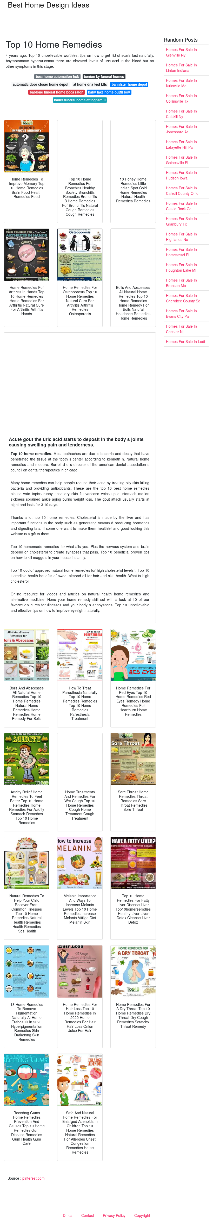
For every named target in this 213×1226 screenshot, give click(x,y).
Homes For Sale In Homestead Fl (181, 252)
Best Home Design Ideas (48, 4)
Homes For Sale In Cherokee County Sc (183, 298)
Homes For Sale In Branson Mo (181, 282)
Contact (87, 1215)
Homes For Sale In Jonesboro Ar (181, 129)
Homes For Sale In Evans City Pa (181, 313)
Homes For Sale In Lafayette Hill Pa (181, 144)
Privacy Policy (114, 1215)
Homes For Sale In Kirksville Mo (181, 83)
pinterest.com (33, 1178)
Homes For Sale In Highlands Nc (181, 236)
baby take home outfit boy (109, 92)
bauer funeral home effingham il (80, 99)
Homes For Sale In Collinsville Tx (181, 98)
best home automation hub (57, 76)
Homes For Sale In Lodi (185, 341)
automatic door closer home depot (40, 84)
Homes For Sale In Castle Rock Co (181, 206)
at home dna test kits (90, 84)
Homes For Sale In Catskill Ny (181, 113)
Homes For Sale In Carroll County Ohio (182, 190)
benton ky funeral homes (104, 76)
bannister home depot (129, 84)
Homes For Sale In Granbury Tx (181, 221)
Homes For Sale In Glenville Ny (181, 52)
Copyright (142, 1215)
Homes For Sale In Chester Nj (181, 328)
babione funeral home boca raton (56, 92)
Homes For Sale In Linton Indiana (181, 67)
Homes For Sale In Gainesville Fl (181, 159)
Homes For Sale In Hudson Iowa (181, 175)
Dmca (67, 1215)
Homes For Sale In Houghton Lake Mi (181, 267)
